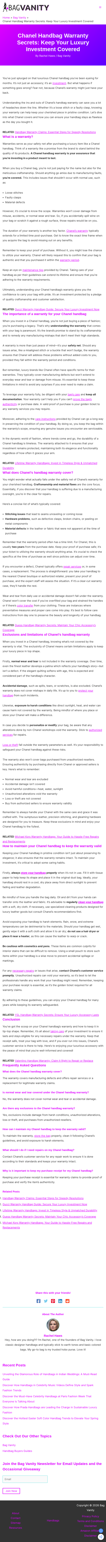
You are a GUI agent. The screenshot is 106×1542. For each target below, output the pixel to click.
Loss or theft (10, 744)
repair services (72, 566)
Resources (15, 1527)
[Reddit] (67, 1301)
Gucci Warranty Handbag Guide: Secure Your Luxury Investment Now (57, 309)
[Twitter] (46, 1301)
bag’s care (74, 394)
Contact (15, 1518)
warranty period (69, 260)
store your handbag (33, 872)
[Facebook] (38, 1301)
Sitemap (16, 1522)
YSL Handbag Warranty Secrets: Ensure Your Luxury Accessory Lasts (57, 1014)
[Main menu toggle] (100, 7)
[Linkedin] (60, 1301)
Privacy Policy (90, 1516)
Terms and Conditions (90, 1521)
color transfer (25, 605)
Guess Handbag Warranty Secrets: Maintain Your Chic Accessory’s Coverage (49, 1216)
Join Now (11, 1491)
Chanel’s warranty (77, 230)
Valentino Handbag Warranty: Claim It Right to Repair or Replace (54, 1060)
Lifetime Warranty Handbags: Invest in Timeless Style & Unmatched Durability (50, 1210)
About (15, 1513)
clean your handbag (90, 902)
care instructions (45, 418)
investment (59, 83)
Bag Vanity (64, 55)
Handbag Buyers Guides (17, 1451)
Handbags (53, 1520)
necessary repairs (23, 970)
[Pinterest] (53, 1301)
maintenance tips (32, 270)
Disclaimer (90, 1525)
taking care (57, 1031)
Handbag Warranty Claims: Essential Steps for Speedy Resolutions (55, 132)
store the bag (42, 1135)
